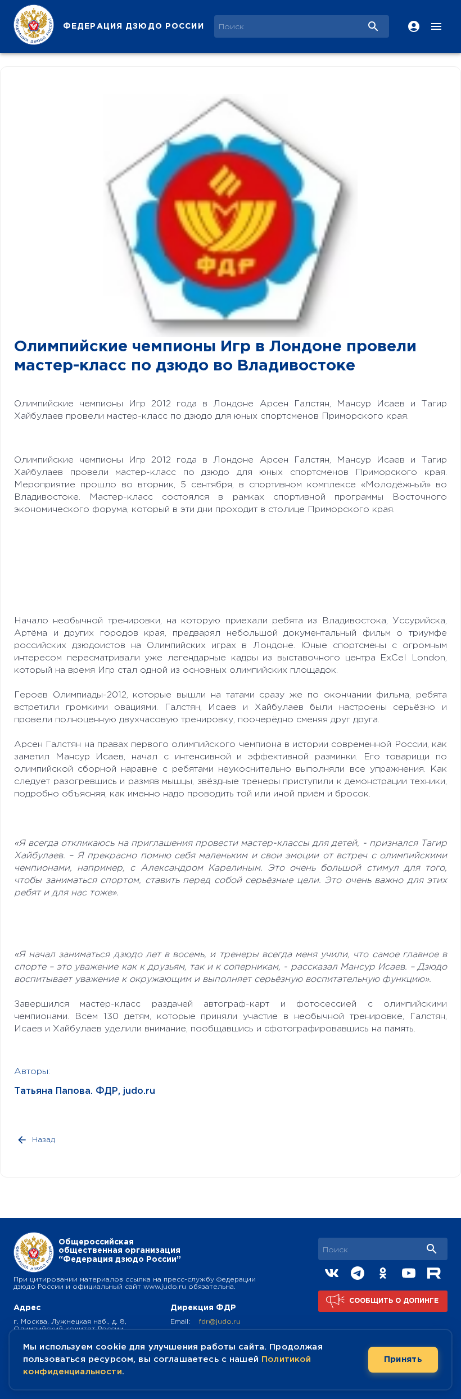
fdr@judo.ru (220, 1322)
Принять (403, 1359)
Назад (43, 1140)
